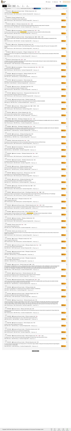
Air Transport (15, 198)
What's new (56, 1)
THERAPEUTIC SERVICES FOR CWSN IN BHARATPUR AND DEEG (16, 295)
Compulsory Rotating (11, 12)
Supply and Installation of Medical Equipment (12, 253)
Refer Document (10, 20)
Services (48, 1)
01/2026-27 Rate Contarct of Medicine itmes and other (13, 324)
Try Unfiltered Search (37, 8)
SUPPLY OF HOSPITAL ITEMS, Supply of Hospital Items (14, 148)
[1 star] (11, 8)
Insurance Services (16, 86)
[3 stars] (13, 8)
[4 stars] (14, 8)
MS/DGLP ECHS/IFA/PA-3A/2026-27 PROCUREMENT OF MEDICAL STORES (18, 167)
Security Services (16, 166)
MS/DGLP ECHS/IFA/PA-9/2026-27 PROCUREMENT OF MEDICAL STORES (17, 180)
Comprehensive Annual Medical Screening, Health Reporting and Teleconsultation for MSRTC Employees (22, 274)
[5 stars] (15, 8)
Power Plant (15, 44)
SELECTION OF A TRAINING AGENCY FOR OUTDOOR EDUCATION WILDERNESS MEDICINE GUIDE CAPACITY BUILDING (26, 25)
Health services (7, 154)
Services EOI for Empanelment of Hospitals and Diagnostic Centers (15, 88)
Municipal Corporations (17, 159)
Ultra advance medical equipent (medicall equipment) (13, 246)
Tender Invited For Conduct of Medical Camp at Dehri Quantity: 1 (15, 107)
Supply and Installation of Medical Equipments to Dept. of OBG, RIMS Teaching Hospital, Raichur (20, 317)
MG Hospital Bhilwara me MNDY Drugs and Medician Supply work (15, 75)
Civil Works (15, 118)
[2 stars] (12, 8)
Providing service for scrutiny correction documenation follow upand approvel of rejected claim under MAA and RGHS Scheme (25, 337)
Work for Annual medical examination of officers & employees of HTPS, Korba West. (18, 113)
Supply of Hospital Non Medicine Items (11, 240)
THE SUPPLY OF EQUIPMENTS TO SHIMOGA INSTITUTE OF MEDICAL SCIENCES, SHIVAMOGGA (22, 288)
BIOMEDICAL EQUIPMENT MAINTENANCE (12, 68)
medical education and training (26, 8)
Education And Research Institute (18, 11)
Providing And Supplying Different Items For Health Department (15, 161)
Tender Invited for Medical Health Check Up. (11, 226)
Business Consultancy (17, 153)
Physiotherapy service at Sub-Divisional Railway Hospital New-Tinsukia (16, 174)
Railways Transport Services (18, 172)
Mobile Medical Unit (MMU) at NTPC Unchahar (12, 187)
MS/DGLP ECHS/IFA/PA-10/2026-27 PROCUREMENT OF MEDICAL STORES (18, 135)
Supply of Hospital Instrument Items (10, 200)
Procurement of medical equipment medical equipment (13, 219)
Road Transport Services (17, 273)
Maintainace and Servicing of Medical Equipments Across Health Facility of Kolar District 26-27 (20, 81)
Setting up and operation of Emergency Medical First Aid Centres (15, 94)
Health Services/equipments (17, 30)
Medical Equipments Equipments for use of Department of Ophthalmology (16, 330)
